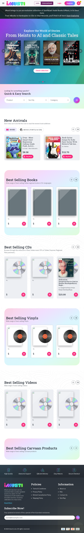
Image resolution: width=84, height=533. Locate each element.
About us (63, 489)
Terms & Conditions (39, 489)
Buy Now (27, 156)
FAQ (61, 492)
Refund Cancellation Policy (42, 495)
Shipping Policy (38, 498)
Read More (8, 503)
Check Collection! (42, 71)
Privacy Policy (37, 492)
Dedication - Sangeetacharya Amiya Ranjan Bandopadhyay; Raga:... (68, 282)
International (47, 3)
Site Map (63, 498)
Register (70, 3)
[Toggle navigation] (3, 3)
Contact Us (63, 495)
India (37, 3)
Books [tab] (12, 130)
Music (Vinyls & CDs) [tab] (32, 130)
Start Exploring (72, 16)
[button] (39, 81)
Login (59, 3)
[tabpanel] (42, 147)
